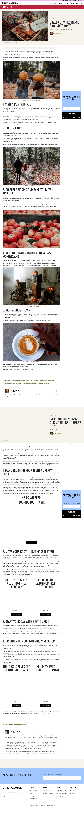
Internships (72, 793)
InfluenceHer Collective (48, 793)
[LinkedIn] (69, 29)
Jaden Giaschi (58, 33)
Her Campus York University (47, 380)
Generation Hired (46, 795)
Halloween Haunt (19, 380)
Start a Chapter (59, 792)
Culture (50, 3)
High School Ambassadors (62, 793)
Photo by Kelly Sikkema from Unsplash (31, 185)
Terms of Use (32, 796)
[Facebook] (61, 29)
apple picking (6, 380)
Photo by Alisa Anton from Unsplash (10, 42)
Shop (31, 793)
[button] (81, 3)
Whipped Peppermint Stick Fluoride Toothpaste (17, 488)
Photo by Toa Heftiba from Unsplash (31, 361)
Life (67, 3)
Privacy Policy (32, 795)
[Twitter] (66, 29)
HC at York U (7, 6)
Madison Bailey (58, 433)
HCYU (26, 380)
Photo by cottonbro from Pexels (31, 306)
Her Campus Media (34, 790)
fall (12, 380)
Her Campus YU (17, 383)
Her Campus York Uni (34, 380)
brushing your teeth (31, 461)
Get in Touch (72, 790)
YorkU (43, 383)
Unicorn (50, 571)
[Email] (71, 29)
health (4, 724)
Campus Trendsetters (60, 796)
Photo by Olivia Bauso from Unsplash (31, 100)
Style (55, 3)
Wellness (61, 3)
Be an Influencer (59, 795)
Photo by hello (31, 539)
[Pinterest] (64, 29)
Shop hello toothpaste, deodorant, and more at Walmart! (38, 713)
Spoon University (46, 790)
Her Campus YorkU (7, 383)
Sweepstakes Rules (33, 798)
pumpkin (24, 383)
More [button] (77, 3)
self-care (17, 724)
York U (51, 18)
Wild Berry (31, 571)
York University (36, 383)
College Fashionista (47, 792)
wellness (23, 724)
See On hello (17, 705)
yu (47, 383)
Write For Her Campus (61, 790)
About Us (31, 792)
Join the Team (73, 792)
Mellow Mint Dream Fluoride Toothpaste (27, 659)
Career (72, 3)
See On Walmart (31, 543)
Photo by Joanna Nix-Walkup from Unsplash (31, 249)
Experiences (60, 18)
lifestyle (10, 724)
